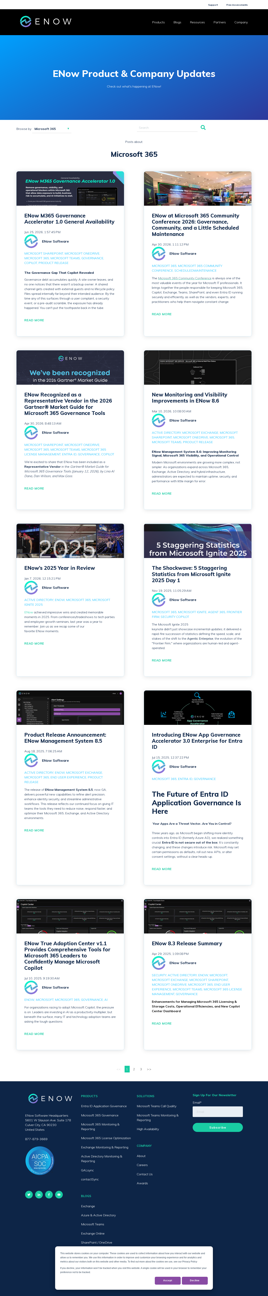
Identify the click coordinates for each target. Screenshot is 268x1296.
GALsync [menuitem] (87, 1170)
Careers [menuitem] (142, 1165)
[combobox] (167, 128)
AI (106, 1000)
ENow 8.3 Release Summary (187, 943)
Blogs (177, 22)
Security (159, 975)
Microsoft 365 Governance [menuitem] (100, 1115)
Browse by (23, 129)
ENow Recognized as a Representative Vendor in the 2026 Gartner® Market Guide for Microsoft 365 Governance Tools (68, 403)
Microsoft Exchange (200, 433)
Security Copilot (175, 617)
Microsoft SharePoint (43, 253)
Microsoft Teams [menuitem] (92, 1224)
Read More (34, 320)
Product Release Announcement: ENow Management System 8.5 (65, 738)
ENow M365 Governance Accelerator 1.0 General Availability (69, 218)
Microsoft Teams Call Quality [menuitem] (156, 1106)
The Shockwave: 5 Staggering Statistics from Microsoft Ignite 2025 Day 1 (191, 574)
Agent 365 (216, 612)
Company (241, 22)
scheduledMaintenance (195, 270)
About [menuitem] (141, 1156)
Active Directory (166, 433)
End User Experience (68, 777)
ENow (60, 600)
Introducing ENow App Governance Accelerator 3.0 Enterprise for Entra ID (197, 741)
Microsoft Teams (65, 258)
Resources (197, 22)
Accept (167, 1280)
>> (149, 1069)
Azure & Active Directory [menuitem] (98, 1215)
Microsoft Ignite (192, 612)
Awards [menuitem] (142, 1183)
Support (213, 4)
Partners (219, 22)
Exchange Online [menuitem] (93, 1233)
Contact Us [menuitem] (145, 1174)
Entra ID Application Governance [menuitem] (104, 1106)
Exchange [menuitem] (88, 1206)
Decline (195, 1280)
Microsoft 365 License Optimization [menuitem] (106, 1138)
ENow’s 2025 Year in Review (59, 568)
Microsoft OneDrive (82, 253)
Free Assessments (237, 4)
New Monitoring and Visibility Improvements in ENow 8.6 (189, 397)
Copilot (30, 263)
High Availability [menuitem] (148, 1129)
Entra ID (69, 454)
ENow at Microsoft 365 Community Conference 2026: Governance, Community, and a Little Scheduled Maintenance (195, 224)
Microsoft (45, 1000)
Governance (92, 258)
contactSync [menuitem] (90, 1179)
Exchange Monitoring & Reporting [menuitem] (104, 1147)
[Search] (203, 127)
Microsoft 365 (36, 258)
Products (158, 22)
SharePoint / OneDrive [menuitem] (96, 1242)
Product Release (53, 263)
